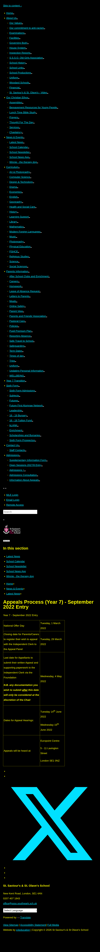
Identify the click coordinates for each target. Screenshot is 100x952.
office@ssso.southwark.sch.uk (20, 903)
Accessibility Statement (33, 925)
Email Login (12, 499)
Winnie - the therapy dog (20, 576)
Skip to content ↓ (12, 5)
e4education (23, 929)
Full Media (53, 925)
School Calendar (15, 561)
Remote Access (15, 504)
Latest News (13, 556)
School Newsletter (16, 566)
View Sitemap (10, 925)
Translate (25, 917)
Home (9, 583)
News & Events (14, 588)
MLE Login (12, 495)
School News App (16, 571)
